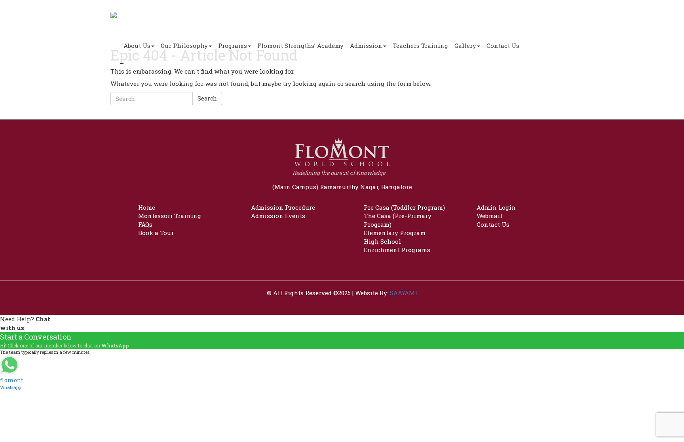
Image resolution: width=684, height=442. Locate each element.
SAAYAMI (403, 293)
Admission (366, 45)
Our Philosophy (184, 45)
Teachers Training (420, 45)
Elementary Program (395, 233)
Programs (232, 45)
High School (382, 241)
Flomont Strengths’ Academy (300, 45)
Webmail (489, 216)
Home (146, 207)
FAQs (145, 224)
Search (207, 98)
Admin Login (496, 207)
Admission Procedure (283, 207)
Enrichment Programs (397, 250)
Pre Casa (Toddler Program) (404, 207)
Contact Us (502, 45)
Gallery (465, 45)
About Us (137, 45)
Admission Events (278, 216)
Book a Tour (156, 233)
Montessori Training (169, 216)
